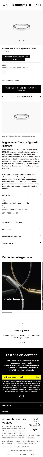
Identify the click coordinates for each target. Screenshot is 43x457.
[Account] (36, 5)
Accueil (4, 136)
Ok (37, 377)
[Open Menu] (3, 4)
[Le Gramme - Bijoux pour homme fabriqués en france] (21, 5)
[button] (7, 5)
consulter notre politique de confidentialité (15, 447)
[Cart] (39, 5)
